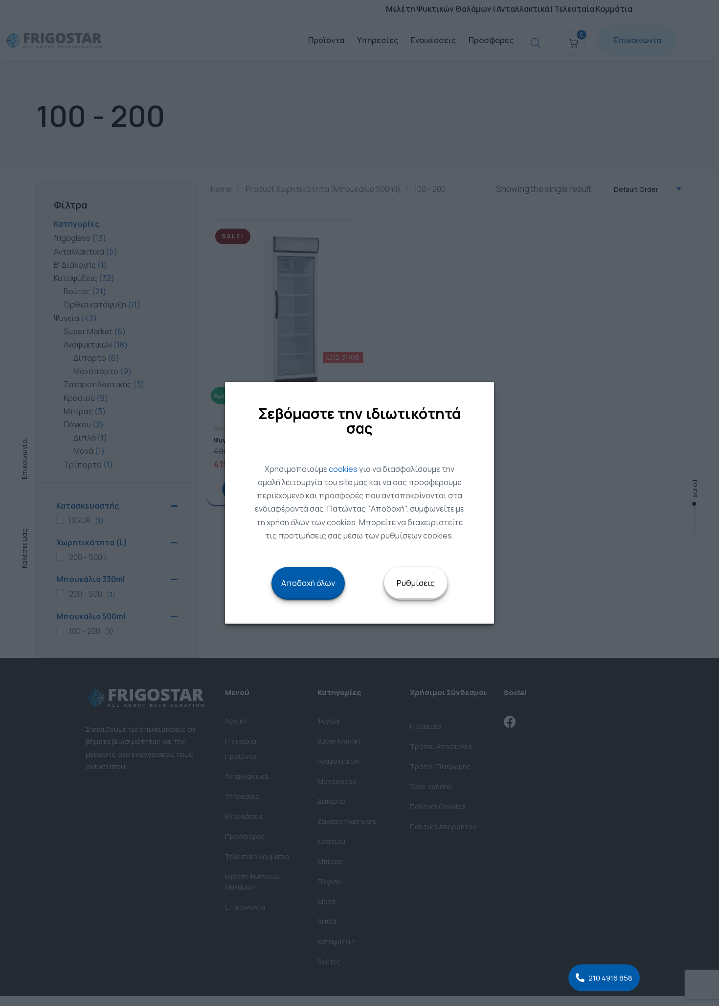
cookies (343, 469)
